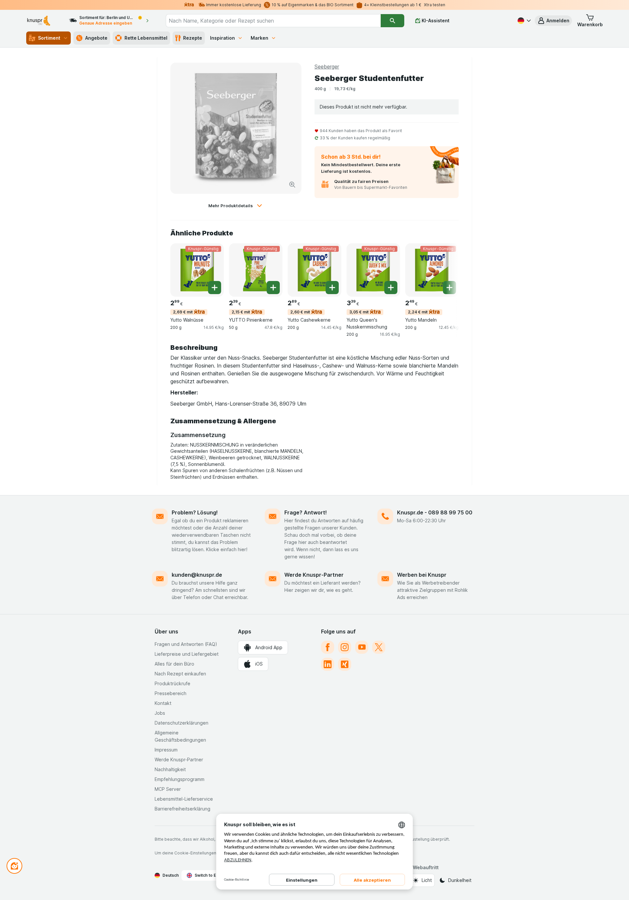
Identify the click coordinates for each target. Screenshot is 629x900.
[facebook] (327, 647)
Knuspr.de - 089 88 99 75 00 (434, 512)
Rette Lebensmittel (145, 38)
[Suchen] (392, 20)
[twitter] (378, 647)
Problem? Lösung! (195, 512)
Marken (259, 38)
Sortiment (49, 38)
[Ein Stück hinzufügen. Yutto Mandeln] (449, 287)
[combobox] (273, 20)
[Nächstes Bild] (445, 269)
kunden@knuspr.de (197, 574)
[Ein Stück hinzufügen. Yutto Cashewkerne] (332, 287)
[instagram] (344, 647)
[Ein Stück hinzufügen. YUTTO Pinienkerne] (273, 287)
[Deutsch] (523, 20)
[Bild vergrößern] (292, 184)
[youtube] (361, 647)
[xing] (344, 664)
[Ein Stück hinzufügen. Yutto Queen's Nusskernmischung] (390, 287)
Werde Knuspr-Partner (314, 574)
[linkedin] (327, 664)
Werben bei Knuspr (422, 574)
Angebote (96, 38)
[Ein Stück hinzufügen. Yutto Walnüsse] (214, 287)
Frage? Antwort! (305, 512)
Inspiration (222, 38)
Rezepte (192, 38)
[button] (553, 20)
